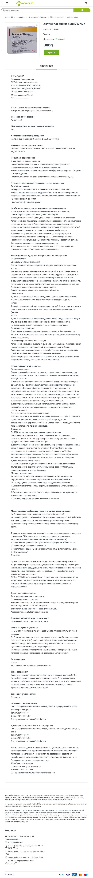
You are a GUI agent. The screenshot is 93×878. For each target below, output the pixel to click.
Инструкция (46, 65)
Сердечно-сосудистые (38, 17)
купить (51, 52)
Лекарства (20, 17)
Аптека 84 (9, 17)
